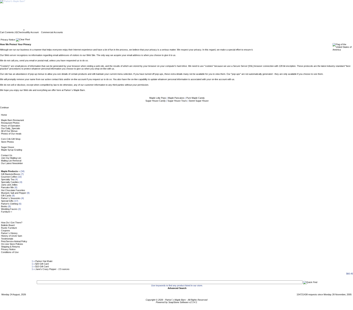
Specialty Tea (7, 179)
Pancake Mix (7, 187)
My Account (33, 32)
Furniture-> (6, 211)
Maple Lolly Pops (158, 98)
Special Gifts (7, 201)
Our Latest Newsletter (12, 163)
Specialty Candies (10, 182)
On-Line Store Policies (12, 244)
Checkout (22, 32)
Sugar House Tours (178, 101)
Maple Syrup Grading (11, 150)
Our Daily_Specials (10, 128)
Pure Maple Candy (195, 98)
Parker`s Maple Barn (12, 30)
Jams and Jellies (9, 185)
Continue (4, 107)
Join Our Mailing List (11, 158)
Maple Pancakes (176, 98)
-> (10, 171)
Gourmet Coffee (9, 177)
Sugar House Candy (155, 101)
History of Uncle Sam (11, 236)
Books (4, 206)
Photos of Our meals (11, 133)
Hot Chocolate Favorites (13, 190)
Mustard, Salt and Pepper (13, 193)
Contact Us (6, 155)
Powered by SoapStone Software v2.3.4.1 (176, 302)
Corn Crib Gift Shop (10, 139)
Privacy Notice (32, 30)
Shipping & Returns (10, 246)
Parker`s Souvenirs (10, 198)
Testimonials (7, 238)
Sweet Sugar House (199, 101)
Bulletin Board (8, 225)
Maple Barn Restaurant (12, 120)
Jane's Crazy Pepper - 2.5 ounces (52, 269)
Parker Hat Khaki (43, 261)
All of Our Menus (9, 131)
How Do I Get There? (11, 222)
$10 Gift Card (42, 266)
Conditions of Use (10, 252)
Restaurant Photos (10, 123)
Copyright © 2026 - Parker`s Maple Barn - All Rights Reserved (176, 300)
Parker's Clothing (9, 204)
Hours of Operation (10, 125)
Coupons (5, 230)
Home (4, 115)
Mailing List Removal (11, 160)
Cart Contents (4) (8, 32)
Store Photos (7, 142)
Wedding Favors (9, 209)
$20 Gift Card (42, 264)
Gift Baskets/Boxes (10, 174)
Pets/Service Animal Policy (14, 241)
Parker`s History (9, 233)
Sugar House (7, 147)
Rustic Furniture (9, 228)
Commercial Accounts (52, 32)
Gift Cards (6, 195)
